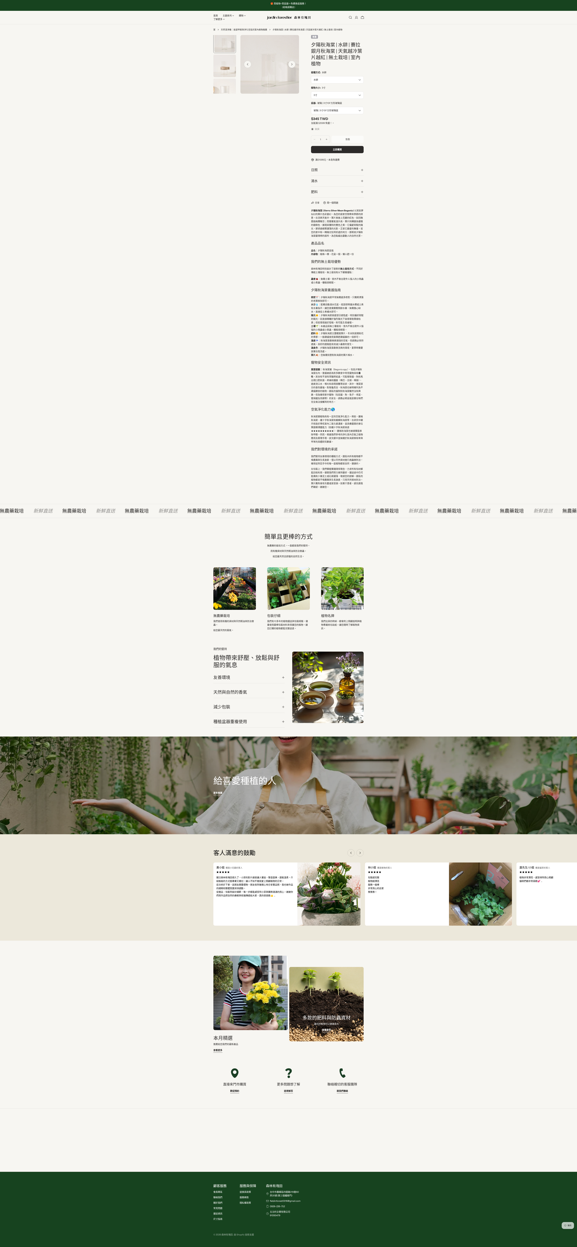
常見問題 (217, 1208)
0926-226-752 (277, 1206)
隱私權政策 (245, 1202)
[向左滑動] (247, 64)
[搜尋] (350, 17)
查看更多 (217, 1050)
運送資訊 (217, 1213)
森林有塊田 (227, 1234)
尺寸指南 (217, 1219)
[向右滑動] (291, 64)
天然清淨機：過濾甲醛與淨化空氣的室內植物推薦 (244, 29)
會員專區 (217, 1191)
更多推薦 (217, 792)
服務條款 (244, 1197)
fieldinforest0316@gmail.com (285, 1201)
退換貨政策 (245, 1191)
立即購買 (337, 149)
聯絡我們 (217, 1197)
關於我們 (217, 1202)
